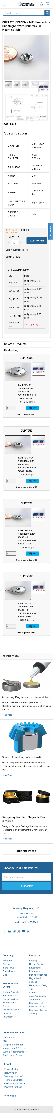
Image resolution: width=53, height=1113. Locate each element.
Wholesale (10, 1095)
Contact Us (8, 1037)
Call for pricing (31, 324)
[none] (26, 57)
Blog (5, 974)
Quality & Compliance (14, 1083)
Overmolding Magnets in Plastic (22, 757)
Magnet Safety (36, 964)
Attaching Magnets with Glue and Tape (26, 697)
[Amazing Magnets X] (18, 930)
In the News (8, 967)
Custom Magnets (11, 991)
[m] (4, 4)
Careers (6, 964)
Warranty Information (14, 1076)
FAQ (5, 1041)
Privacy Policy (11, 1069)
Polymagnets (9, 1016)
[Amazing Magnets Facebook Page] (5, 930)
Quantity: (14, 236)
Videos (32, 992)
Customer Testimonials (14, 1051)
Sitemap (33, 960)
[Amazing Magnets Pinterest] (27, 930)
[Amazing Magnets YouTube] (23, 930)
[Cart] (48, 4)
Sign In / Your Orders (12, 1055)
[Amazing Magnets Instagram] (14, 930)
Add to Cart (32, 407)
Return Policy (10, 1072)
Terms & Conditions (14, 1079)
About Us (7, 960)
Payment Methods (13, 1086)
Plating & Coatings (38, 974)
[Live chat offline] (50, 231)
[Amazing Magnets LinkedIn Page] (9, 930)
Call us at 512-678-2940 (26, 922)
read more (7, 714)
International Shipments (14, 1048)
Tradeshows (9, 971)
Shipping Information (13, 1044)
